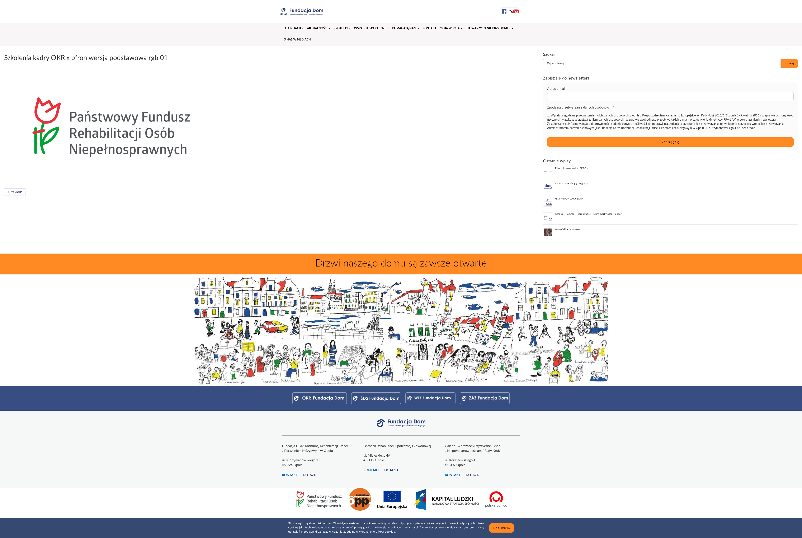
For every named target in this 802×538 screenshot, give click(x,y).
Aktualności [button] (317, 28)
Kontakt (429, 28)
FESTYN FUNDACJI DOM (569, 198)
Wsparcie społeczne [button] (370, 28)
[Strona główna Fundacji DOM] (401, 422)
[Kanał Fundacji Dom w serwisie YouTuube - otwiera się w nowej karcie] (513, 11)
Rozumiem (501, 528)
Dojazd (309, 475)
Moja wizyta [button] (450, 28)
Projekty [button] (341, 28)
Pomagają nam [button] (404, 28)
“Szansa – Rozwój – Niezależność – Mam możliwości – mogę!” (588, 214)
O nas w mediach (297, 39)
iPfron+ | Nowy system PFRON (571, 168)
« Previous (14, 192)
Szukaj (789, 63)
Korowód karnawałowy (567, 229)
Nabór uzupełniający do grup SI (572, 183)
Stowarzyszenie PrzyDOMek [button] (488, 28)
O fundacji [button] (293, 28)
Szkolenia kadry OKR (34, 58)
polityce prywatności (404, 527)
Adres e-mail (557, 88)
